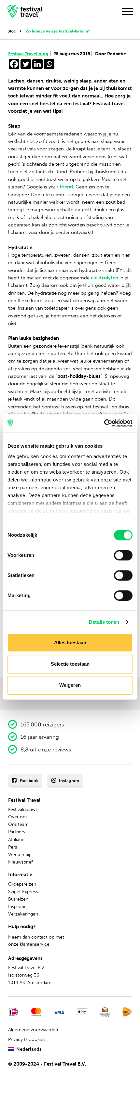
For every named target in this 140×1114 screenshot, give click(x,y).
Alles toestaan (70, 642)
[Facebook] (14, 64)
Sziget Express (23, 891)
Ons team (18, 824)
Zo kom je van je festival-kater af (58, 31)
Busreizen (18, 899)
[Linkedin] (37, 64)
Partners (16, 832)
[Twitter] (26, 64)
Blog (11, 31)
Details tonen (104, 622)
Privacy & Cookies (26, 1039)
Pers (12, 847)
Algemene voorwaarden (33, 1029)
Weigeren (70, 685)
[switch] (123, 555)
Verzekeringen (23, 914)
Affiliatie (16, 839)
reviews (61, 749)
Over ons (17, 817)
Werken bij (19, 854)
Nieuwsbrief (20, 862)
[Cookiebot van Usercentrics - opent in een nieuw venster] (104, 423)
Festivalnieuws (22, 809)
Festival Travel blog (29, 54)
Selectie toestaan (70, 664)
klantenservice (34, 944)
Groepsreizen (22, 884)
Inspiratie (17, 906)
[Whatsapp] (49, 64)
